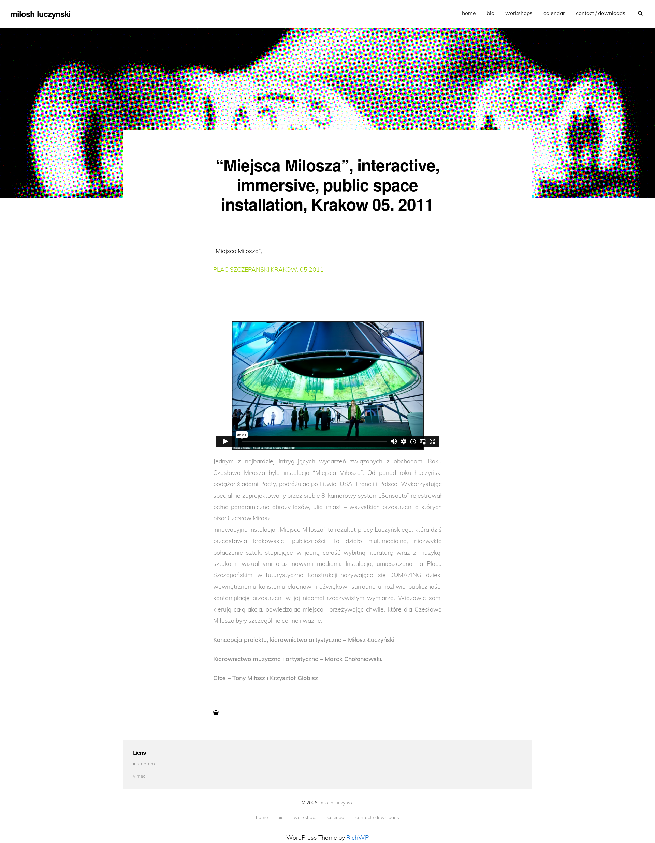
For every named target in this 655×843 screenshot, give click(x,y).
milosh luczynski (336, 803)
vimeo (139, 776)
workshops (519, 13)
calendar (554, 13)
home (469, 13)
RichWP (357, 837)
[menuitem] (468, 13)
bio (490, 13)
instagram (144, 763)
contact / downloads (600, 13)
